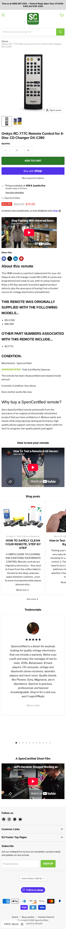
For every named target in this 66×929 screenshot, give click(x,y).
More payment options (33, 178)
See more (32, 599)
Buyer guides (28, 917)
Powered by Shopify (33, 923)
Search (15, 917)
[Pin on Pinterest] (21, 258)
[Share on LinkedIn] (15, 258)
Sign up (48, 863)
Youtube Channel (46, 917)
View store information (14, 193)
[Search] (60, 31)
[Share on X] (9, 258)
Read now (21, 590)
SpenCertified (12, 198)
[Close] (22, 924)
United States (31, 878)
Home (5, 41)
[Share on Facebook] (4, 258)
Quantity (6, 143)
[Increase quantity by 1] (28, 150)
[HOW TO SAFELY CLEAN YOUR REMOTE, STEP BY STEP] (23, 516)
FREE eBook (11, 924)
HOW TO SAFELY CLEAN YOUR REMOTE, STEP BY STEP (23, 544)
